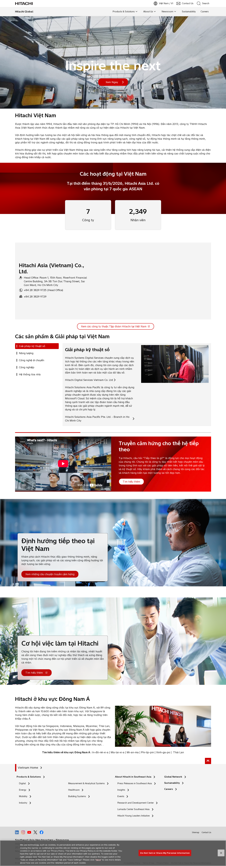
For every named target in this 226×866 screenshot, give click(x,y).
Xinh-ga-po (163, 752)
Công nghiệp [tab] (26, 367)
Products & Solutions (29, 776)
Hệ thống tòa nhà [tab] (30, 374)
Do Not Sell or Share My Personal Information (165, 853)
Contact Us (206, 832)
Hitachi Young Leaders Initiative (134, 815)
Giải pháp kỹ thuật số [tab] (32, 346)
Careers (168, 789)
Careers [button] (205, 11)
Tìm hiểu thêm (34, 672)
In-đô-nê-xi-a (100, 752)
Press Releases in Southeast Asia (134, 783)
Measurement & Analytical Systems (86, 783)
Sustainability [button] (189, 11)
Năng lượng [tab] (26, 353)
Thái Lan (178, 752)
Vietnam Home (28, 767)
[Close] (221, 853)
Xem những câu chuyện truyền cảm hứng (49, 574)
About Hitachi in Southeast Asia (133, 776)
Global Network (173, 776)
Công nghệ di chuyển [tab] (31, 360)
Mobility (23, 796)
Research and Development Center (136, 802)
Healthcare (73, 789)
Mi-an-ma (133, 752)
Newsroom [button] (167, 11)
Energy (22, 789)
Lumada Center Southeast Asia (133, 809)
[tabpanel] (137, 384)
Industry (23, 802)
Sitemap (195, 832)
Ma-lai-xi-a (117, 752)
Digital (22, 783)
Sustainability (172, 783)
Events (120, 796)
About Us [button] (148, 11)
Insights (121, 789)
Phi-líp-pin (147, 752)
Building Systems (77, 796)
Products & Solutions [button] (124, 11)
